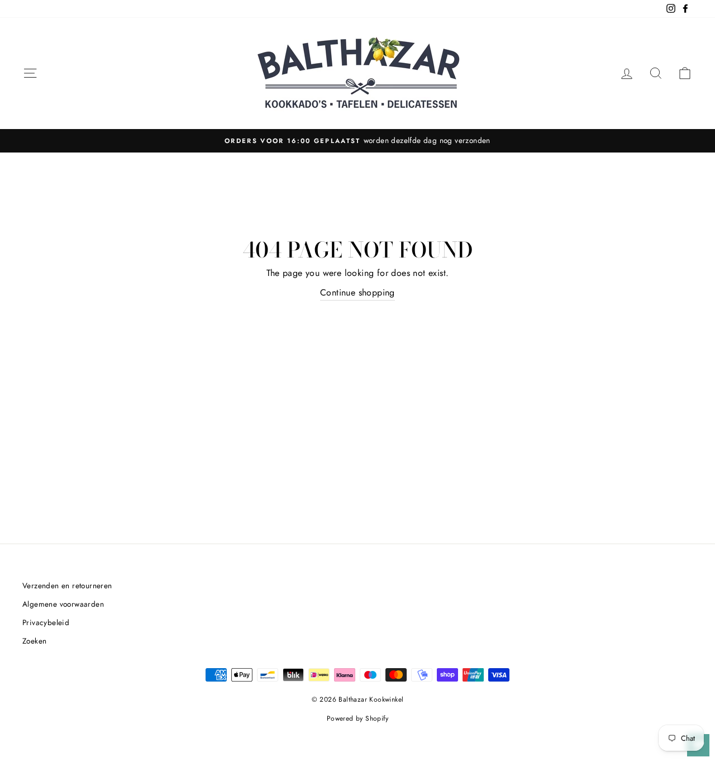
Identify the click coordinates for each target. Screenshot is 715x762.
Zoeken (34, 640)
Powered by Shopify (357, 718)
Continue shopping (357, 292)
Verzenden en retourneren (67, 585)
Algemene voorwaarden (63, 603)
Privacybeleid (45, 622)
